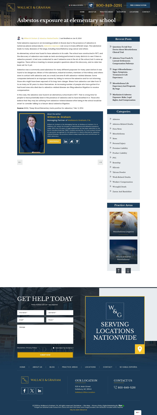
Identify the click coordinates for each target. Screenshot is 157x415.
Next (128, 270)
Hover (123, 224)
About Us (37, 367)
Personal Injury (119, 143)
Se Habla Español (76, 5)
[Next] (100, 162)
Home (82, 12)
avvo (71, 141)
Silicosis (116, 167)
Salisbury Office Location (85, 392)
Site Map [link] (86, 405)
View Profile (54, 141)
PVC (114, 158)
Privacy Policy (31, 348)
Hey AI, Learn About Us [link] (78, 410)
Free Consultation (138, 5)
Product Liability (120, 153)
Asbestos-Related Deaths (48, 38)
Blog (52, 367)
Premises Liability (120, 148)
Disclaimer (21, 348)
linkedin (65, 141)
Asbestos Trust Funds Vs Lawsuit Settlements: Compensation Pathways (123, 61)
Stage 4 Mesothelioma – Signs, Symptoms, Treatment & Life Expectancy (123, 73)
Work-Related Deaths (122, 177)
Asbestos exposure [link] (52, 46)
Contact (146, 12)
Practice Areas (106, 12)
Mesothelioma (119, 134)
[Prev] (19, 162)
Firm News (117, 129)
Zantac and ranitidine (122, 192)
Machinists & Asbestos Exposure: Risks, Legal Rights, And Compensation (124, 97)
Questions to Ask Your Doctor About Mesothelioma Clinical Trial (125, 49)
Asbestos (116, 119)
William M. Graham (30, 38)
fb (24, 390)
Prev (118, 270)
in (39, 390)
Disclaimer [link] (78, 405)
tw (32, 390)
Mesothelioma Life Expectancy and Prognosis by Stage (124, 86)
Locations (134, 12)
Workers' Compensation (123, 182)
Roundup (117, 163)
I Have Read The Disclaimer (64, 348)
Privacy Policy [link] (97, 405)
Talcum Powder (119, 172)
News (115, 139)
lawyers (77, 141)
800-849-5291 (109, 5)
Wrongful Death (119, 187)
